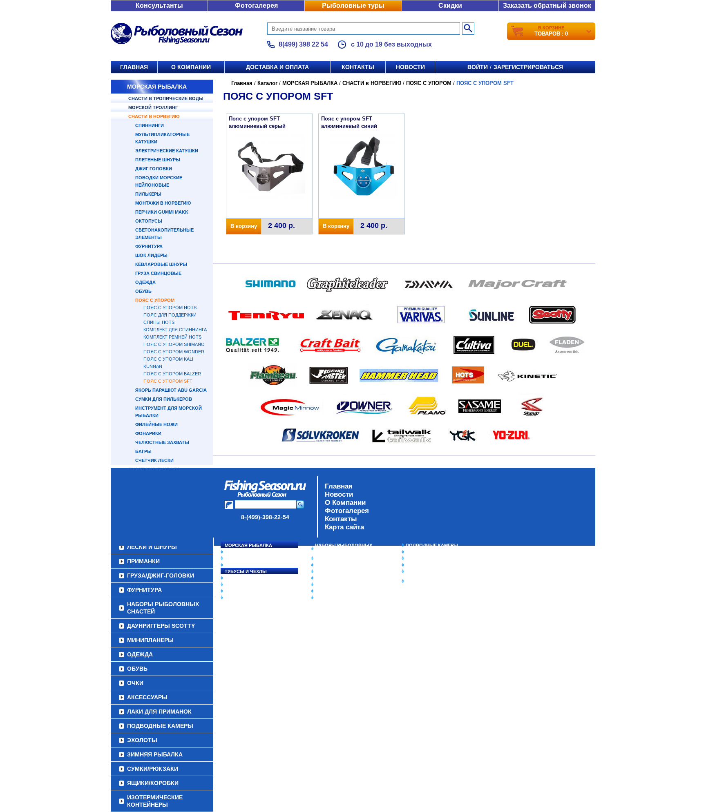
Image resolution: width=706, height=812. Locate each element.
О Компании (345, 502)
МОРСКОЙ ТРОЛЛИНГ (153, 107)
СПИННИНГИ (149, 125)
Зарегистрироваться (528, 67)
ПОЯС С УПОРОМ (154, 300)
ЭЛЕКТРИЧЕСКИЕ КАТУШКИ (166, 150)
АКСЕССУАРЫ (331, 591)
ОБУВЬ (143, 291)
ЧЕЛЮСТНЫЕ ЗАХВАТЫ (162, 442)
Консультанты (159, 5)
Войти (477, 67)
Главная (134, 67)
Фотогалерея (256, 5)
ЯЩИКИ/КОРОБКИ (426, 571)
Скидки (450, 5)
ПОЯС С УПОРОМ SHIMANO (174, 344)
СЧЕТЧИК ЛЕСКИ (154, 460)
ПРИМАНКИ (237, 584)
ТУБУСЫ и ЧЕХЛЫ (246, 571)
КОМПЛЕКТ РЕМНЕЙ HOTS (172, 337)
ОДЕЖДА (145, 282)
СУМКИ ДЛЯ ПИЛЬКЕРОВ (163, 399)
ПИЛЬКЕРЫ (148, 194)
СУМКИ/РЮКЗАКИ (425, 564)
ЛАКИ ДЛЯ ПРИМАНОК (340, 597)
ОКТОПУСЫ (148, 221)
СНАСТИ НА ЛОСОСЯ (249, 551)
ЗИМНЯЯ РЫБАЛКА (428, 558)
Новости (410, 67)
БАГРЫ (143, 451)
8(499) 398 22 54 (303, 44)
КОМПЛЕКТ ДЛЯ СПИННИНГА (175, 329)
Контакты (358, 67)
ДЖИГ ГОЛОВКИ (153, 168)
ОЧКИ (321, 584)
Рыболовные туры (353, 5)
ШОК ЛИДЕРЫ (151, 255)
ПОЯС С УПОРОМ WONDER (173, 351)
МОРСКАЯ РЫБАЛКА (157, 86)
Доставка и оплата (277, 67)
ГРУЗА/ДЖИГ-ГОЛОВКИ (251, 591)
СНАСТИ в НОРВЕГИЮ (153, 116)
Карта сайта (344, 527)
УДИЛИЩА (236, 564)
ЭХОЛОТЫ (418, 551)
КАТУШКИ (236, 558)
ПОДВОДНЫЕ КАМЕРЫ (432, 545)
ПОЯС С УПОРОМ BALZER (172, 373)
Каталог (267, 83)
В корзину (243, 226)
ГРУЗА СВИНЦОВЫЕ (158, 273)
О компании (191, 67)
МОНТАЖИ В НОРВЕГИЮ (163, 203)
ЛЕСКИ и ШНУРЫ (244, 578)
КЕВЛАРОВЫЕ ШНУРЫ (161, 264)
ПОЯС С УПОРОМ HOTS (170, 307)
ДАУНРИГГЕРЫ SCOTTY (342, 558)
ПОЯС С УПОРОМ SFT (167, 381)
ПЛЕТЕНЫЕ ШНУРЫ (157, 159)
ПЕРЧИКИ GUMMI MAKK (161, 212)
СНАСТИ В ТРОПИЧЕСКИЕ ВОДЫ (165, 98)
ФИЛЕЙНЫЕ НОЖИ (156, 424)
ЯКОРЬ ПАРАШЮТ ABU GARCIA (171, 390)
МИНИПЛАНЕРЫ (333, 564)
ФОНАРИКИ (148, 433)
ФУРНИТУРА (149, 246)
